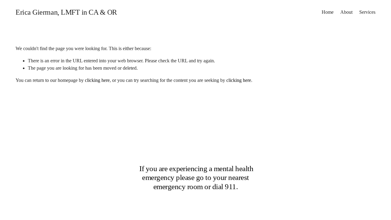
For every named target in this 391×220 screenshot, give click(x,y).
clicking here (97, 80)
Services (367, 12)
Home (328, 12)
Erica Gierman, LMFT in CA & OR (66, 12)
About (346, 12)
